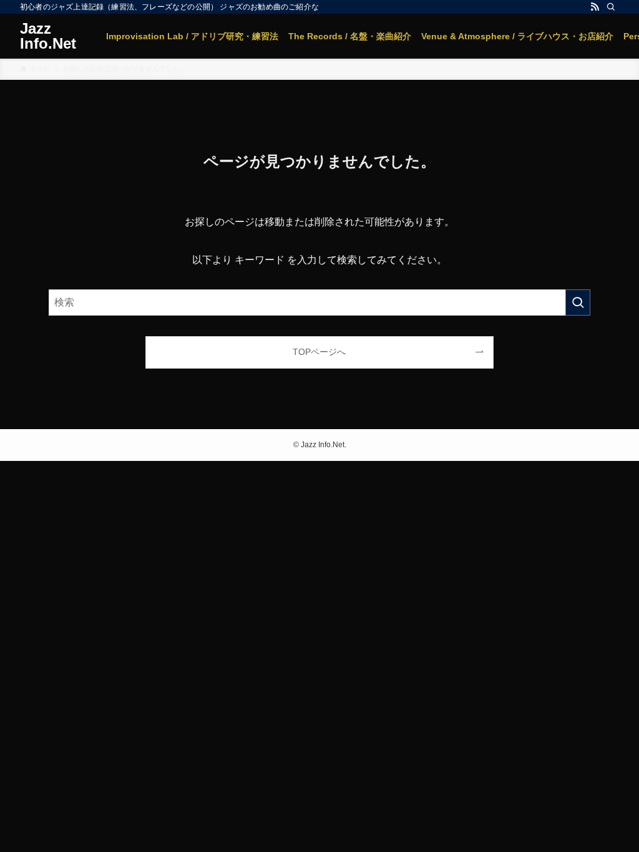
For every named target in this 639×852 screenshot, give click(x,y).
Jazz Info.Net (48, 36)
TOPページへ (319, 352)
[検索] (611, 7)
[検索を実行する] (577, 302)
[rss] (595, 7)
